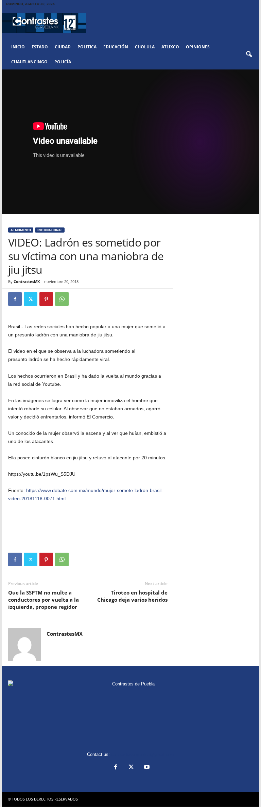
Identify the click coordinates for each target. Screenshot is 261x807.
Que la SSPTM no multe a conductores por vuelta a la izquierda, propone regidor (43, 599)
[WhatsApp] (62, 299)
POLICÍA (62, 62)
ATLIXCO (170, 47)
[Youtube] (146, 767)
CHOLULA (145, 47)
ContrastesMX (27, 281)
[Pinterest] (46, 299)
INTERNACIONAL (49, 230)
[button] (248, 54)
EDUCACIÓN (115, 47)
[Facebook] (15, 299)
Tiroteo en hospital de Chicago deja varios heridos (132, 596)
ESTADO (40, 47)
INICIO (18, 47)
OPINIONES (198, 47)
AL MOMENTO (21, 230)
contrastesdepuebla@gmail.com (142, 754)
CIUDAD (63, 47)
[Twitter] (30, 299)
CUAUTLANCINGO (29, 62)
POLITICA (87, 47)
